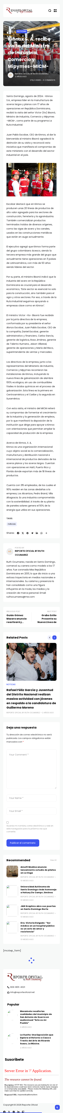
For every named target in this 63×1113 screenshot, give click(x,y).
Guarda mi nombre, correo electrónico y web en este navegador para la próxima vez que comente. (29, 828)
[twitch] (23, 1112)
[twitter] (9, 1112)
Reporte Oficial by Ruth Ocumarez (32, 73)
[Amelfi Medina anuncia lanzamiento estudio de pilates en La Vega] (12, 871)
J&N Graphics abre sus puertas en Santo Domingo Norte (38, 907)
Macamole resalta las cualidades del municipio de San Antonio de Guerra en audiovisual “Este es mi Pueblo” (36, 1017)
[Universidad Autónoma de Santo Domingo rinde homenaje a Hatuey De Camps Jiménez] (12, 891)
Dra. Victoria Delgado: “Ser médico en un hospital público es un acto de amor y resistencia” (38, 927)
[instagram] (14, 1112)
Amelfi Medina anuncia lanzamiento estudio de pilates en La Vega (38, 870)
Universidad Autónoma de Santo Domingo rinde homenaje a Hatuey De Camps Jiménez (39, 889)
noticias (12, 524)
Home (10, 31)
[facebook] (4, 1112)
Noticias (21, 31)
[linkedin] (18, 1112)
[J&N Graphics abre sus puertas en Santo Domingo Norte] (12, 910)
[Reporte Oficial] (19, 10)
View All (53, 860)
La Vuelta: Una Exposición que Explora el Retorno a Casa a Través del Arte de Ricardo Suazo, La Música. (36, 1039)
